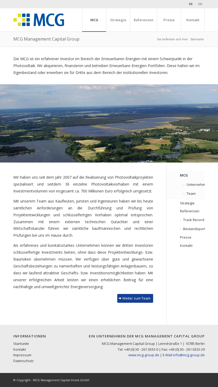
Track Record (193, 219)
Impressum (22, 355)
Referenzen (189, 211)
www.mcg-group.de (143, 355)
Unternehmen (196, 184)
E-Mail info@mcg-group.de (184, 355)
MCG (184, 175)
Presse (185, 237)
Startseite (21, 343)
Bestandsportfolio (194, 228)
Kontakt (186, 245)
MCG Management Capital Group (46, 39)
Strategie (187, 203)
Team (191, 193)
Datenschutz (23, 360)
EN (200, 4)
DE (191, 4)
